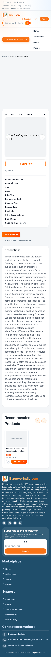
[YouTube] (15, 523)
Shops (36, 42)
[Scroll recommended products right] (43, 420)
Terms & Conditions (14, 609)
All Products (38, 36)
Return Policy (11, 620)
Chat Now (27, 164)
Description (11, 234)
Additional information (18, 240)
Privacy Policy (11, 614)
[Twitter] (4, 523)
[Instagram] (20, 523)
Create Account (30, 19)
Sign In (44, 19)
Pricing (36, 48)
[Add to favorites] (8, 462)
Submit (25, 551)
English (6, 2)
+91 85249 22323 (23, 8)
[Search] (27, 23)
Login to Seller (23, 6)
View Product (19, 462)
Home (36, 31)
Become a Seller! (9, 6)
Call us (8, 604)
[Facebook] (9, 523)
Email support (11, 599)
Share (10, 171)
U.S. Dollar (18, 2)
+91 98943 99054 (9, 8)
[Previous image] (8, 137)
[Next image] (42, 137)
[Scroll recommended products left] (37, 420)
